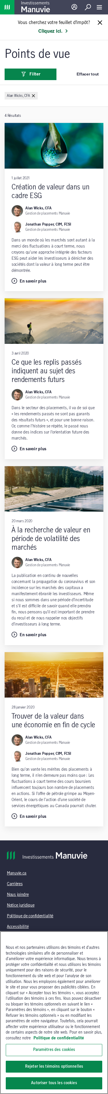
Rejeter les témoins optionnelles (54, 1067)
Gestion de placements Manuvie (47, 213)
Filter (34, 74)
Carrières (14, 884)
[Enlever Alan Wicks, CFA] (33, 96)
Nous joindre (18, 895)
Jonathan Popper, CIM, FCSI (48, 224)
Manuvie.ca (16, 873)
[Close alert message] (99, 23)
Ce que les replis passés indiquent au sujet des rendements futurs (47, 371)
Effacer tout (88, 74)
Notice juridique (21, 905)
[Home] (7, 7)
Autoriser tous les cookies (54, 1083)
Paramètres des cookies (54, 1050)
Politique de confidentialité (30, 916)
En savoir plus (33, 281)
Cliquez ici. (50, 31)
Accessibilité (18, 927)
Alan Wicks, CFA (38, 208)
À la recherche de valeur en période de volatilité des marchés (51, 539)
